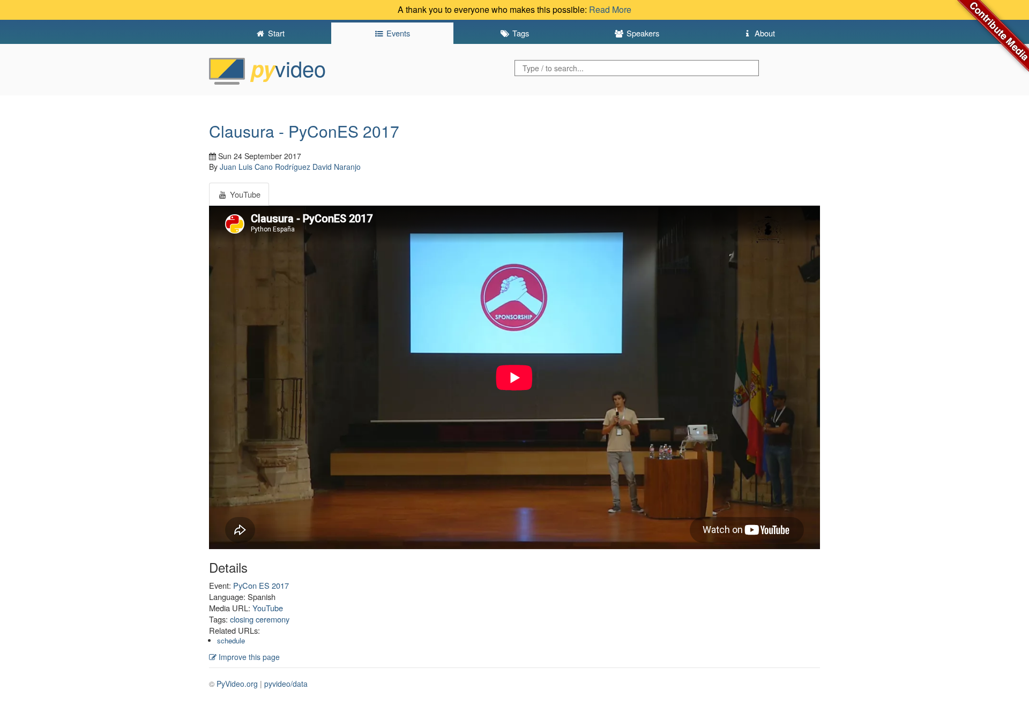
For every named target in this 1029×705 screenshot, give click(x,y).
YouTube (267, 607)
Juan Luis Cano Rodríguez (265, 166)
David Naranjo (336, 166)
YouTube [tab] (244, 194)
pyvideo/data (286, 683)
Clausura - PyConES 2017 (304, 130)
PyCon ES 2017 (261, 585)
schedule (231, 640)
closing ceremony (259, 619)
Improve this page (248, 656)
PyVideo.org (237, 683)
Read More (610, 9)
